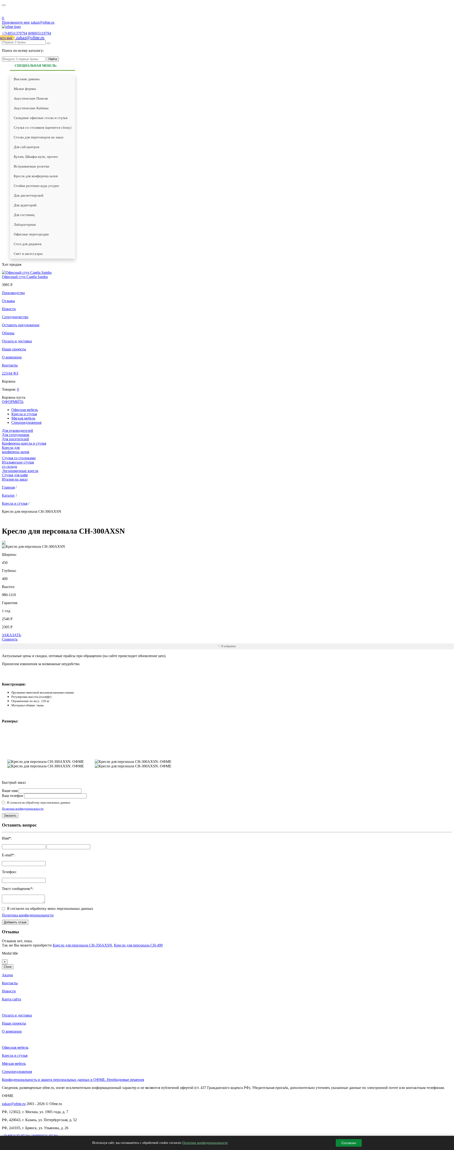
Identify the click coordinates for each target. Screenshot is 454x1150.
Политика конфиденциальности (23, 808)
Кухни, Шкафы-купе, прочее (36, 157)
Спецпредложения (26, 422)
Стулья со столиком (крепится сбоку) (42, 127)
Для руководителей (17, 431)
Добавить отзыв (15, 922)
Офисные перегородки (31, 234)
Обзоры (8, 333)
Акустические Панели (31, 98)
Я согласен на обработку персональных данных (38, 802)
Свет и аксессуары (28, 254)
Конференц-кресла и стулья (24, 443)
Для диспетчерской (28, 195)
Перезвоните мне (16, 22)
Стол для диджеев (27, 244)
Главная (8, 487)
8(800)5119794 (39, 33)
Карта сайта (11, 999)
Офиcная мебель (24, 410)
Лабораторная (25, 224)
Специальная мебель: (36, 65)
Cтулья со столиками (19, 458)
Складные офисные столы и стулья (40, 118)
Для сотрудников (15, 435)
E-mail (7, 855)
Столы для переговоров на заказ (38, 137)
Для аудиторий (25, 205)
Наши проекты (14, 349)
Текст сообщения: (16, 889)
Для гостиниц (24, 215)
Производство (13, 293)
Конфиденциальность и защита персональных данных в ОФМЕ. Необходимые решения (73, 1080)
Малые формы (25, 89)
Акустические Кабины (31, 108)
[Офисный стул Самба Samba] (27, 272)
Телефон (9, 872)
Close (8, 967)
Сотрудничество (15, 317)
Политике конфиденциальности (205, 1143)
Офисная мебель (15, 1047)
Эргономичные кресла (20, 471)
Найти (52, 59)
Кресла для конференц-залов (36, 176)
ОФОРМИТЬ (12, 402)
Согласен (348, 1143)
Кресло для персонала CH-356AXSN (82, 945)
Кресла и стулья (24, 414)
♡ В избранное (227, 646)
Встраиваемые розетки (31, 166)
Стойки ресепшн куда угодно (36, 186)
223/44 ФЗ (10, 373)
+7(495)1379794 (14, 33)
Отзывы (8, 301)
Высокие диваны (26, 79)
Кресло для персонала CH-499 (138, 945)
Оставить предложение (20, 325)
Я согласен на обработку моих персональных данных (50, 909)
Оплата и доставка (17, 341)
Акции (7, 975)
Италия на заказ (14, 479)
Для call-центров (26, 147)
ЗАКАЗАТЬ (11, 635)
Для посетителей (15, 439)
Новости (9, 309)
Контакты (10, 365)
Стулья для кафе (15, 475)
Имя (5, 838)
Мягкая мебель (23, 418)
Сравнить (9, 639)
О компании (12, 357)
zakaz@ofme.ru (42, 22)
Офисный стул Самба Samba (25, 277)
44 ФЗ (5, 12)
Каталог (8, 495)
